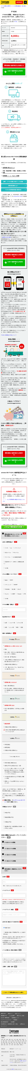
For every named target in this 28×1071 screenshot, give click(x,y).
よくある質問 (11, 1015)
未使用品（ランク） (15, 717)
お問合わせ (22, 1024)
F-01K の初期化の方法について (8, 335)
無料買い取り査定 (6, 237)
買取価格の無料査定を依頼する (14, 65)
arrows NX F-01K (18, 196)
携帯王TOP (3, 1013)
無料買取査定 (19, 2)
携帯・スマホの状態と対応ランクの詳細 (13, 181)
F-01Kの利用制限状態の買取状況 (13, 189)
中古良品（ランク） (15, 675)
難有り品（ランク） (15, 698)
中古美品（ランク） (15, 639)
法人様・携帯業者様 (5, 1017)
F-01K (15, 21)
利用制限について (15, 1017)
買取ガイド (10, 1013)
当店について (18, 1013)
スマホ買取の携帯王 (6, 6)
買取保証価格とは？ (13, 185)
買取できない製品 (20, 1015)
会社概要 (12, 1021)
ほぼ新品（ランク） (15, 738)
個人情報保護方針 (4, 1021)
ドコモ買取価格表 (16, 6)
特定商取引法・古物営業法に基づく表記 (9, 1024)
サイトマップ (4, 1026)
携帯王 (13, 1069)
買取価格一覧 (4, 1015)
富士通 (23, 6)
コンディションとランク (6, 1019)
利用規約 (15, 1019)
